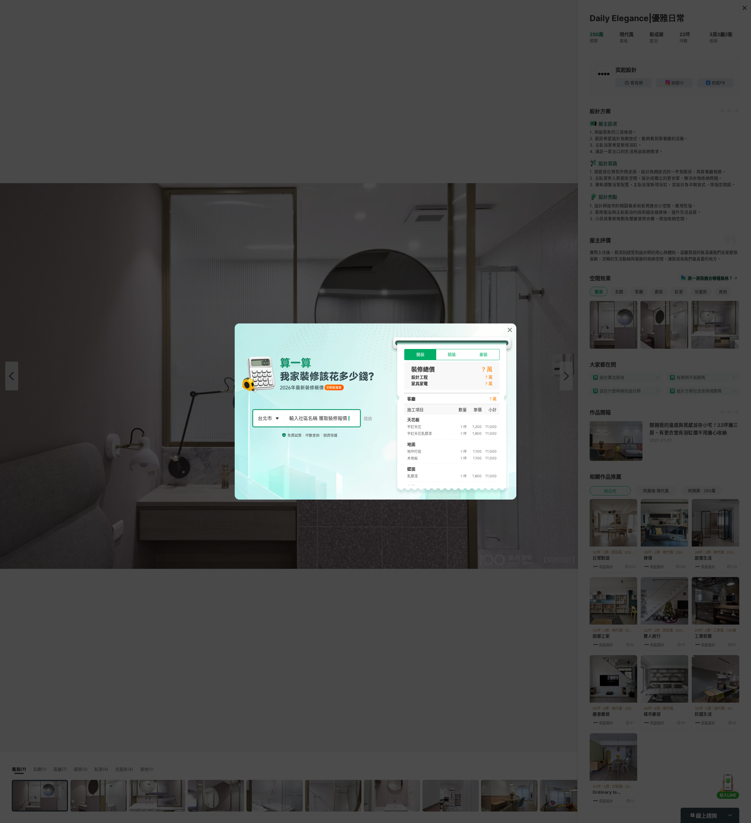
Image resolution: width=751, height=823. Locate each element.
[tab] (420, 354)
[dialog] (375, 411)
